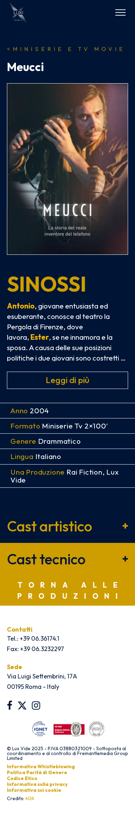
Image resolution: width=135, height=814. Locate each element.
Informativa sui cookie (34, 790)
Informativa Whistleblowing (41, 766)
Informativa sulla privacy (37, 784)
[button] (67, 526)
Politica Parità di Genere (37, 772)
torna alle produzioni (70, 590)
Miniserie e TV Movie (66, 49)
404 (29, 798)
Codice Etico (22, 778)
